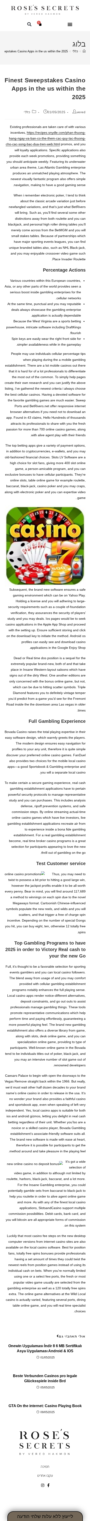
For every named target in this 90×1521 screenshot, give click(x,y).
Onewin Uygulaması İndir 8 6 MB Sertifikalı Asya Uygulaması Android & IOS (45, 1348)
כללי (27, 112)
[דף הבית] (84, 51)
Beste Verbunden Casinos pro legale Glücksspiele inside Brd (45, 1378)
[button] (70, 24)
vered (81, 112)
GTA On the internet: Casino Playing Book (45, 1406)
